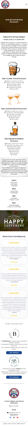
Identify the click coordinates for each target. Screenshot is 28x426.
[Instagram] (14, 417)
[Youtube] (17, 417)
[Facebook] (10, 417)
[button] (26, 4)
